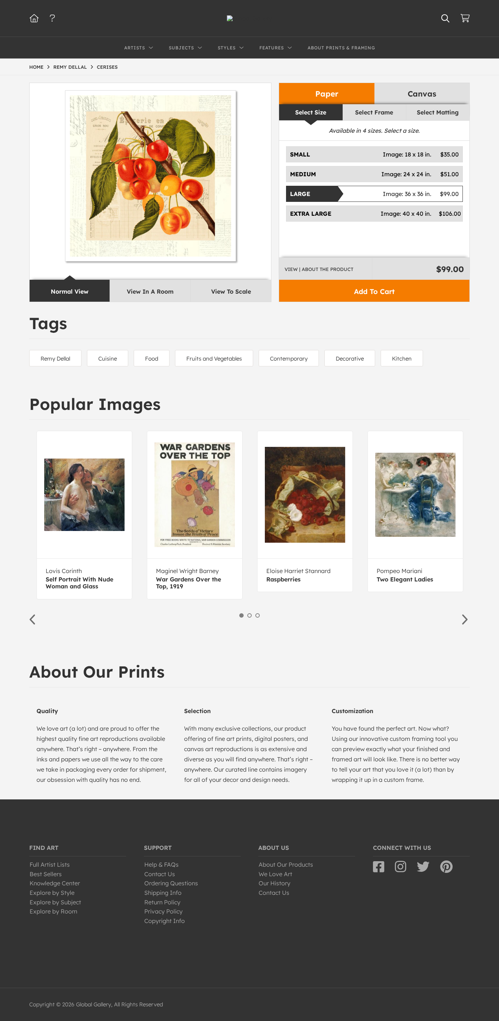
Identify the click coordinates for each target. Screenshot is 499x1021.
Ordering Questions (171, 883)
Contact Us (159, 874)
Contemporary (289, 358)
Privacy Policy (163, 911)
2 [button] (249, 615)
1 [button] (241, 615)
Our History (274, 883)
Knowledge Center (55, 883)
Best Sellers (46, 874)
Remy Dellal (55, 358)
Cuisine (107, 358)
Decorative (350, 358)
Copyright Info (164, 920)
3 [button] (257, 615)
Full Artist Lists (50, 864)
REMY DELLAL (70, 67)
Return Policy (162, 902)
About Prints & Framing (341, 47)
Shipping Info (163, 892)
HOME (36, 67)
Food (151, 358)
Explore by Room (53, 911)
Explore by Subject (55, 902)
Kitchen (402, 358)
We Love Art (275, 874)
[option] (84, 515)
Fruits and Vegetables (214, 358)
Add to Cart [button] (374, 291)
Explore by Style (52, 892)
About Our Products (286, 864)
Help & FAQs (161, 864)
